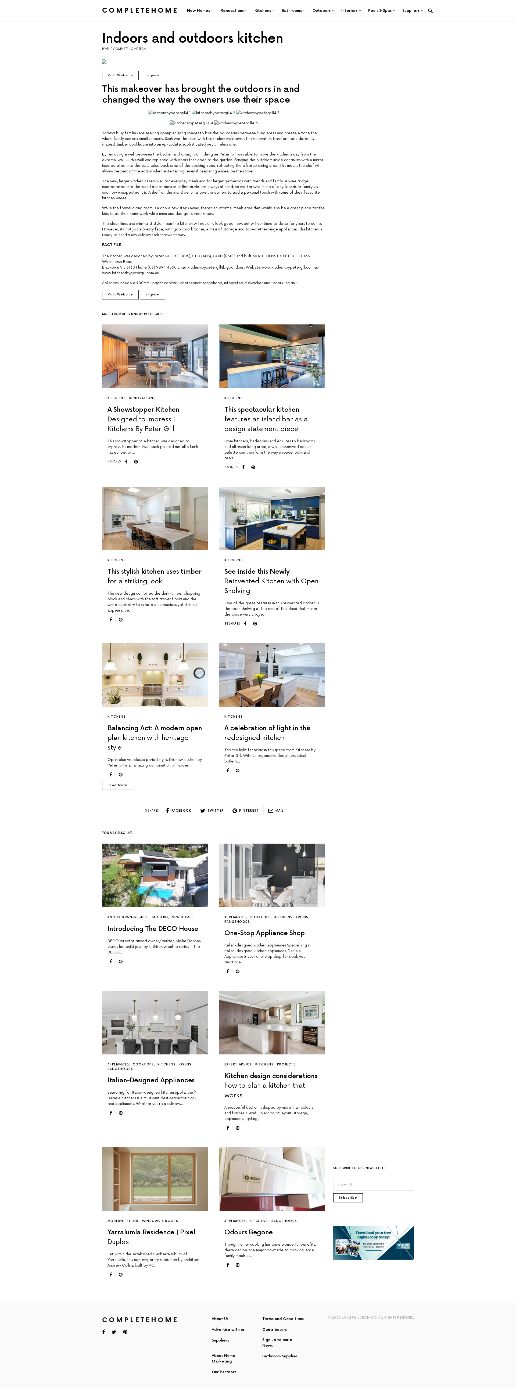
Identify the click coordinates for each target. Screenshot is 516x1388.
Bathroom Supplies (280, 1356)
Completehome (140, 11)
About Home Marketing (223, 1358)
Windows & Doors (160, 1221)
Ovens (302, 917)
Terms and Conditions (283, 1319)
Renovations (142, 398)
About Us (220, 1319)
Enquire (152, 75)
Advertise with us (228, 1329)
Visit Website (120, 75)
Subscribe (348, 1197)
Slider (132, 1221)
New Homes (183, 917)
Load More (117, 785)
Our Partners (224, 1372)
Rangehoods (237, 922)
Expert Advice (238, 1064)
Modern (160, 917)
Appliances (235, 917)
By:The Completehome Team (124, 49)
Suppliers (220, 1340)
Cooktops (260, 917)
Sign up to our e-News (278, 1343)
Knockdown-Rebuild (128, 917)
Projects (286, 1064)
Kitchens (117, 398)
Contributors (274, 1329)
